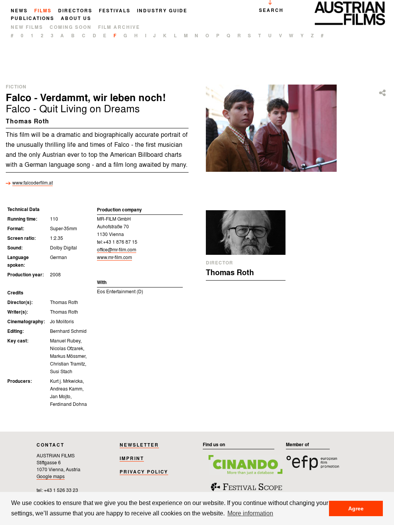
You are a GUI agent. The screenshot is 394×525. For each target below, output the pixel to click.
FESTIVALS (114, 11)
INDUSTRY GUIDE (162, 11)
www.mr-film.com (114, 258)
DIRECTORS (75, 11)
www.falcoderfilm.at (32, 183)
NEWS (19, 11)
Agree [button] (356, 508)
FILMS (43, 11)
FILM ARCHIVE (119, 27)
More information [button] (250, 513)
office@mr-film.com (116, 250)
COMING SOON (71, 27)
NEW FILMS (27, 27)
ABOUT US (76, 19)
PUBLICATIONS (32, 19)
